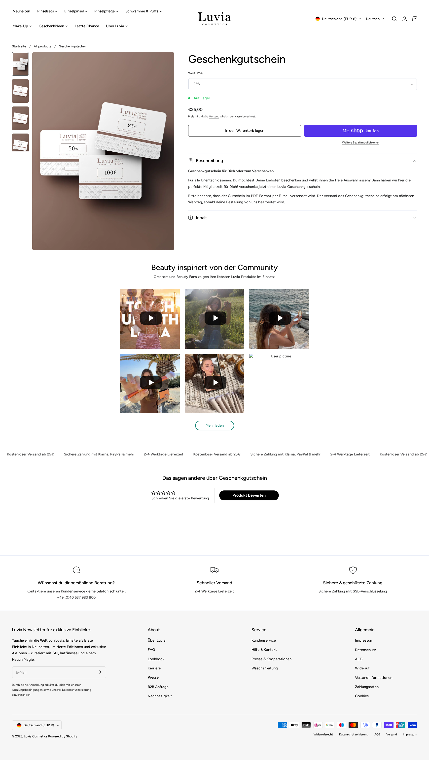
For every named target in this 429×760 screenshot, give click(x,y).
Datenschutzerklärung (353, 734)
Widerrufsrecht (323, 734)
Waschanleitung (264, 668)
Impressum (364, 640)
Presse (153, 677)
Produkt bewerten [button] (249, 495)
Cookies (362, 696)
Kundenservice (263, 640)
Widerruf (362, 668)
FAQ (151, 650)
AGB (358, 659)
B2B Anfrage (158, 687)
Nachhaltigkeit (160, 696)
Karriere (154, 668)
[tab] (20, 64)
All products (42, 46)
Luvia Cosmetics (35, 736)
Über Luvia (157, 640)
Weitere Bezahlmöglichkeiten (360, 142)
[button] (394, 18)
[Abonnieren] (100, 672)
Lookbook (156, 659)
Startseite (19, 46)
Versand (214, 116)
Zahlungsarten (367, 687)
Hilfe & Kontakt (264, 650)
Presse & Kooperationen (271, 659)
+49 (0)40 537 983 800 (76, 597)
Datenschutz (365, 650)
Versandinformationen (373, 677)
